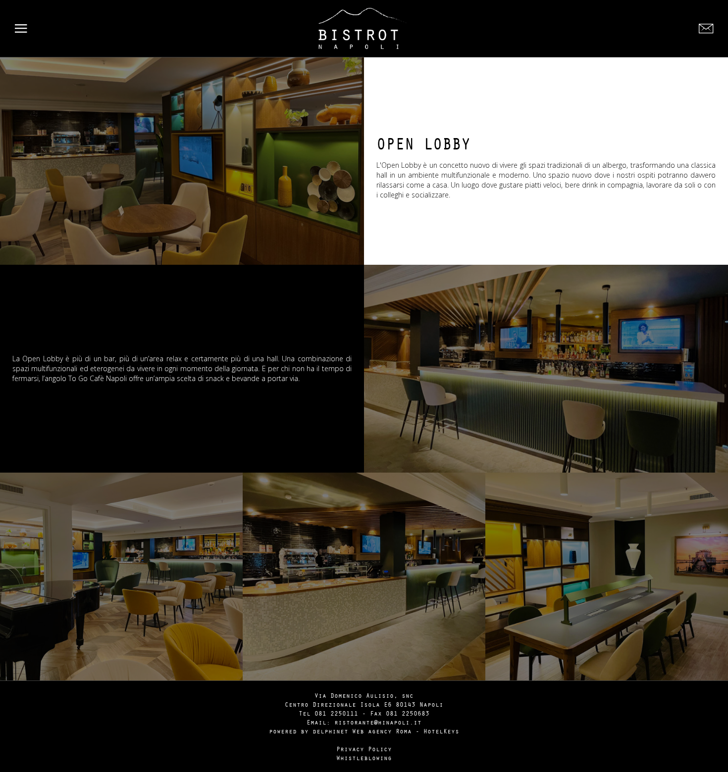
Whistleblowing (364, 757)
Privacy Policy (364, 748)
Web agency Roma (382, 730)
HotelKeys (441, 730)
